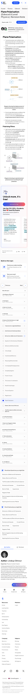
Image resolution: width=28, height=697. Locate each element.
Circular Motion (20, 485)
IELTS (3, 613)
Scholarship (5, 619)
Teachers (4, 611)
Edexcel (17, 8)
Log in (16, 605)
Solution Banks (6, 628)
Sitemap (4, 634)
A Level (3, 8)
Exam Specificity (6, 644)
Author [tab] (8, 547)
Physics (10, 8)
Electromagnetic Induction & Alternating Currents (12, 497)
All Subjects (18, 661)
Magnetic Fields (6, 492)
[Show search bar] (21, 2)
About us (4, 641)
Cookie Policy (5, 661)
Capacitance (15, 489)
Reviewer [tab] (21, 547)
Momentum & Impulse (7, 485)
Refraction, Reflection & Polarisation (11, 474)
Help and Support (6, 664)
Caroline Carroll (20, 29)
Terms (3, 655)
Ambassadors (5, 616)
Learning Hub (5, 608)
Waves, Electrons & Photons (9, 478)
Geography (18, 652)
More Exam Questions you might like (14, 470)
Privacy (4, 658)
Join (3, 622)
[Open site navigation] (25, 2)
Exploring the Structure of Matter (10, 501)
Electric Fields (5, 489)
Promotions (5, 649)
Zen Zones (4, 631)
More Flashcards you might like (13, 507)
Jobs (3, 652)
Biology (17, 641)
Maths (16, 649)
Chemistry (17, 644)
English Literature (19, 655)
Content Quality (6, 647)
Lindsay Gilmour (19, 27)
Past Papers (5, 625)
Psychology (18, 658)
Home (3, 605)
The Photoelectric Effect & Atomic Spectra (13, 481)
